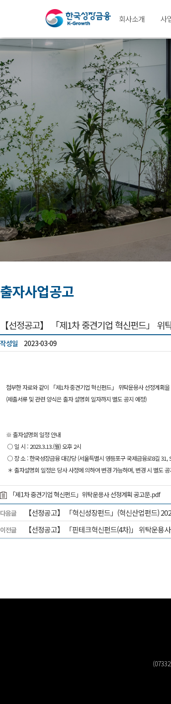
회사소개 (132, 18)
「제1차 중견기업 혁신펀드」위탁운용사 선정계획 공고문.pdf (84, 494)
